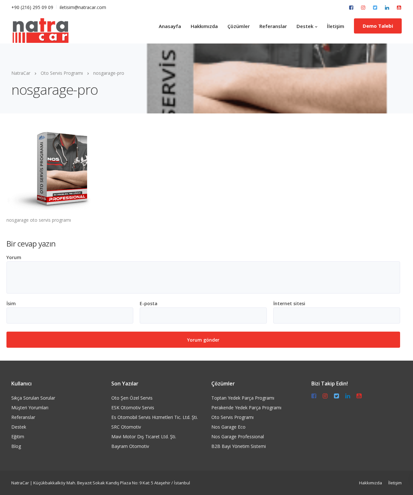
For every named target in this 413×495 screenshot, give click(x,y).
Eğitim (17, 436)
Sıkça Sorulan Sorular (33, 398)
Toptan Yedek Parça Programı (242, 398)
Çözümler (238, 26)
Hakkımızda (204, 26)
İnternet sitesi (289, 303)
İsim (11, 303)
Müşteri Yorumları (29, 407)
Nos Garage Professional (237, 436)
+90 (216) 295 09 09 (32, 7)
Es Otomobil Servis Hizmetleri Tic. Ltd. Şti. (154, 417)
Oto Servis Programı (232, 417)
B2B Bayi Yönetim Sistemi (238, 446)
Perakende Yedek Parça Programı (246, 407)
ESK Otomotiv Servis (132, 407)
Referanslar (273, 26)
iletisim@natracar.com (83, 7)
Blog (16, 446)
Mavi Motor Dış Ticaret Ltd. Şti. (143, 436)
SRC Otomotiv (126, 427)
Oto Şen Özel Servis (132, 398)
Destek (305, 26)
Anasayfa (170, 26)
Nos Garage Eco (228, 427)
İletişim (335, 26)
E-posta (148, 303)
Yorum (13, 257)
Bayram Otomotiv (130, 446)
